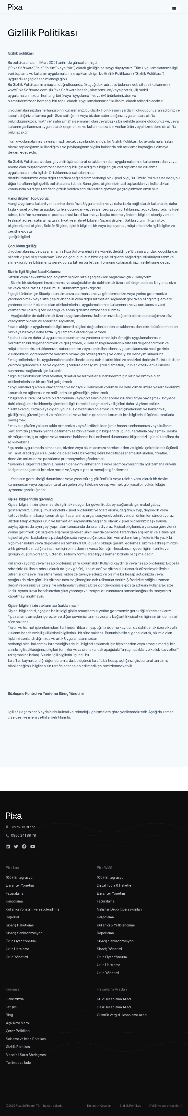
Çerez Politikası (18, 1031)
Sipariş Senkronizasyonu (25, 933)
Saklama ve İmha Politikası (26, 1039)
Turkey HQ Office (22, 827)
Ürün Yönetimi (17, 957)
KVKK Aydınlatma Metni (165, 1106)
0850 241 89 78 (23, 835)
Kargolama (14, 901)
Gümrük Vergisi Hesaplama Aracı (122, 1015)
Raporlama (105, 933)
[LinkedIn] (8, 847)
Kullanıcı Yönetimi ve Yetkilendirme (32, 909)
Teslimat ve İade (18, 1063)
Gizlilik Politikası (18, 1047)
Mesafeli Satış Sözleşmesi (26, 1055)
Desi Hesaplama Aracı (114, 1007)
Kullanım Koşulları (99, 1106)
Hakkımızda (15, 999)
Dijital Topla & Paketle (114, 885)
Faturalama (15, 893)
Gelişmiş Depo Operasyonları (119, 909)
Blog (9, 1015)
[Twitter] (16, 847)
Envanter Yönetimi (20, 885)
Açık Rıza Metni (18, 1023)
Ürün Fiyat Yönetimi (21, 941)
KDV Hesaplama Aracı (114, 999)
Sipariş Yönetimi (109, 949)
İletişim (11, 1007)
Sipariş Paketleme (20, 925)
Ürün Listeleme (17, 949)
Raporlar (12, 917)
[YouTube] (32, 847)
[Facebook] (24, 847)
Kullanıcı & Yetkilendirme (116, 925)
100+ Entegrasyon (20, 877)
